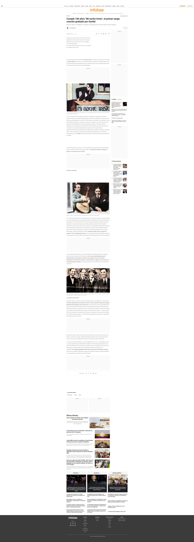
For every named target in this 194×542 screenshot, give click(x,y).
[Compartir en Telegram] (106, 34)
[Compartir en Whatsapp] (96, 34)
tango (80, 394)
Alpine (96, 13)
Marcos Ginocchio (92, 13)
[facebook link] (71, 523)
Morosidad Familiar (119, 13)
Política (118, 6)
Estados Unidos (77, 6)
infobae (68, 15)
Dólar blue (80, 13)
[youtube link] (71, 525)
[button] (2, 6)
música (75, 394)
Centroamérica (98, 6)
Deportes (114, 6)
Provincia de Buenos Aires (102, 13)
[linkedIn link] (75, 525)
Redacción (97, 518)
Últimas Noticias (108, 6)
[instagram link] (75, 523)
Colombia (82, 6)
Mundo (103, 6)
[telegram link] (73, 525)
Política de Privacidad (121, 520)
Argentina (71, 6)
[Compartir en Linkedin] (103, 34)
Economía (122, 6)
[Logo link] (97, 9)
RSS (85, 531)
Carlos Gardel (69, 394)
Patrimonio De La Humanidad (111, 13)
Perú (93, 6)
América (85, 518)
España (86, 6)
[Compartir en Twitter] (101, 34)
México (90, 6)
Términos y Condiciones (122, 518)
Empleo (97, 520)
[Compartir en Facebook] (99, 34)
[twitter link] (73, 523)
